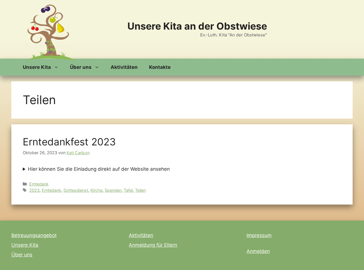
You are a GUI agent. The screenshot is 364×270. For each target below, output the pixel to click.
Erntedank (39, 184)
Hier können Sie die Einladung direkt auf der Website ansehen (99, 169)
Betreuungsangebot (34, 235)
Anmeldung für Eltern (153, 245)
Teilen (140, 190)
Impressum (259, 235)
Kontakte (160, 67)
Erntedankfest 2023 (69, 142)
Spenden (113, 190)
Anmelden (258, 251)
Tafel (128, 190)
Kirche (96, 190)
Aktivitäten (124, 67)
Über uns (81, 67)
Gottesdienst (75, 190)
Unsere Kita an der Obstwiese (197, 26)
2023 (34, 190)
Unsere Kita (37, 67)
